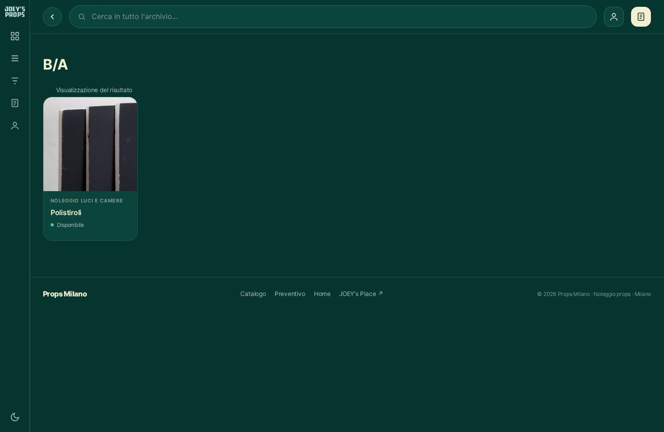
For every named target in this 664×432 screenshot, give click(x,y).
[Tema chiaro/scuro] (15, 417)
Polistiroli (66, 212)
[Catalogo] (15, 36)
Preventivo (290, 293)
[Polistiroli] (90, 144)
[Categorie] (15, 58)
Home (322, 293)
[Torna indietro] (52, 16)
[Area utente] (15, 126)
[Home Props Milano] (14, 12)
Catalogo (253, 293)
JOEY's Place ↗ (361, 293)
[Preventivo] (15, 103)
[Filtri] (15, 81)
